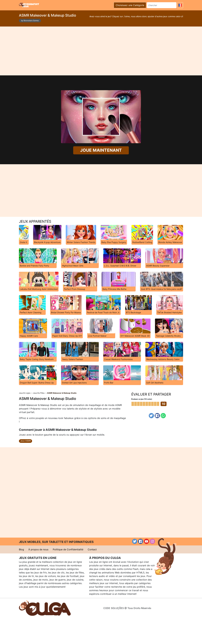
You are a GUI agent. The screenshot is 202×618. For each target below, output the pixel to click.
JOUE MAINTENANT (101, 150)
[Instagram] (152, 541)
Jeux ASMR (25, 441)
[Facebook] (157, 415)
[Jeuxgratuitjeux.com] (29, 4)
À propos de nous (38, 549)
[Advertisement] (101, 51)
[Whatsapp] (163, 415)
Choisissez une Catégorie (130, 5)
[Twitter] (151, 415)
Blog (21, 549)
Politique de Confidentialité (68, 549)
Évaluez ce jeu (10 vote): (141, 399)
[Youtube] (146, 541)
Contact (92, 549)
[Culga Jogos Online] (45, 607)
